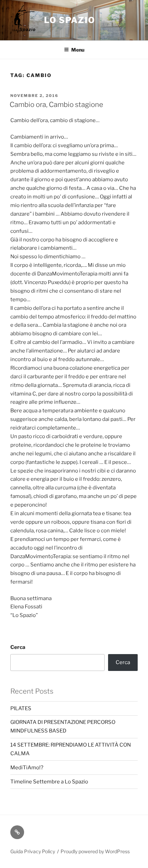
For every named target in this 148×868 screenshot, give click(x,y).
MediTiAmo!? (26, 767)
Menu (77, 50)
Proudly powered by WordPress (95, 851)
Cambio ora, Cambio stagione (56, 104)
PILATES (20, 708)
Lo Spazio (69, 20)
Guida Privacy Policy (32, 851)
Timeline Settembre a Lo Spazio (49, 782)
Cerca (17, 647)
